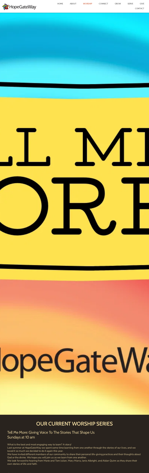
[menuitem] (60, 3)
